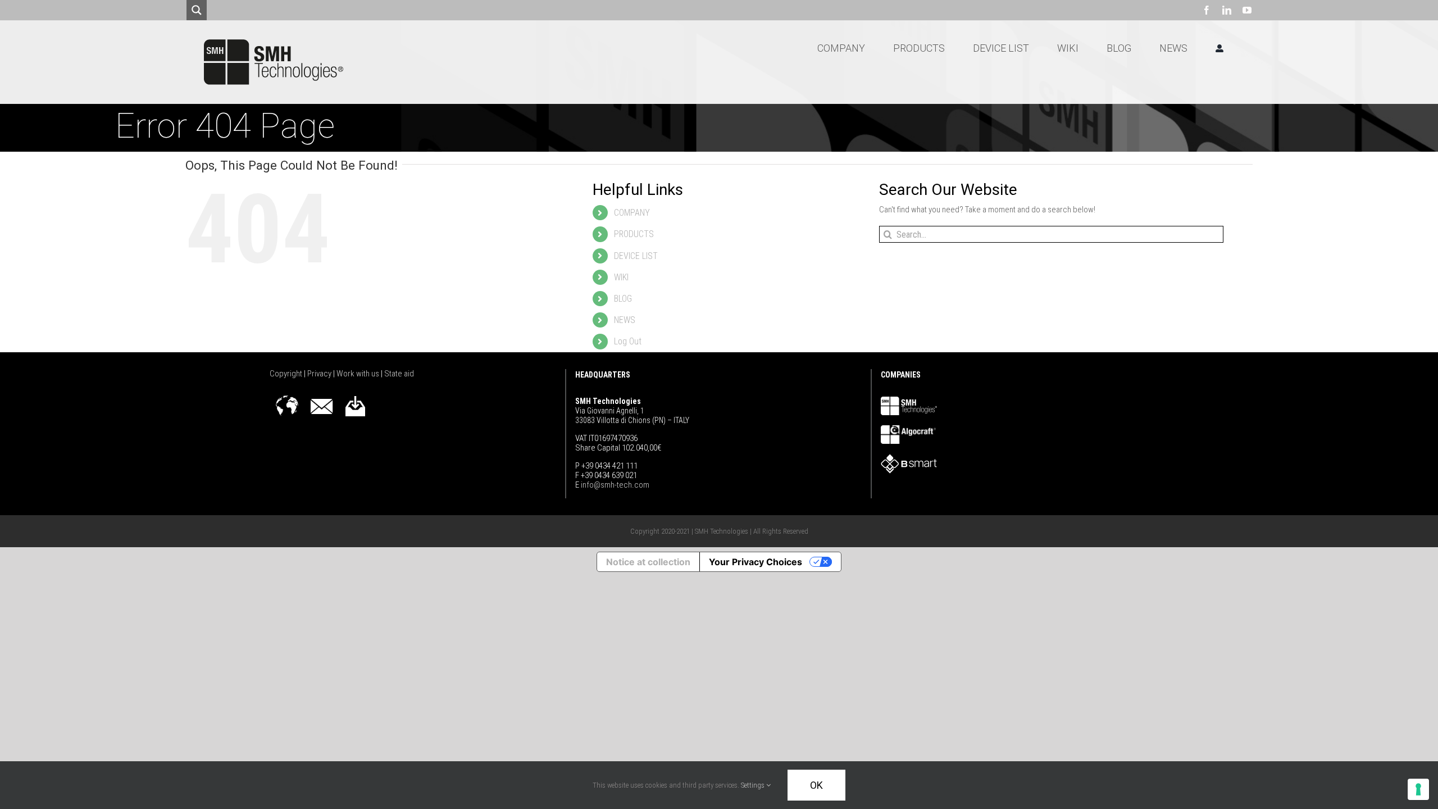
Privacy (320, 374)
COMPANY (632, 212)
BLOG (623, 298)
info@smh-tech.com (614, 485)
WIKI (621, 277)
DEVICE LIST (636, 256)
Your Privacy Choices (755, 561)
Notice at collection (648, 561)
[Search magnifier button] (196, 10)
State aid (399, 374)
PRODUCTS (634, 234)
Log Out (627, 341)
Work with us (358, 374)
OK (816, 785)
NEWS (624, 320)
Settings (753, 785)
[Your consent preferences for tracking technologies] (1418, 789)
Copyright (287, 374)
